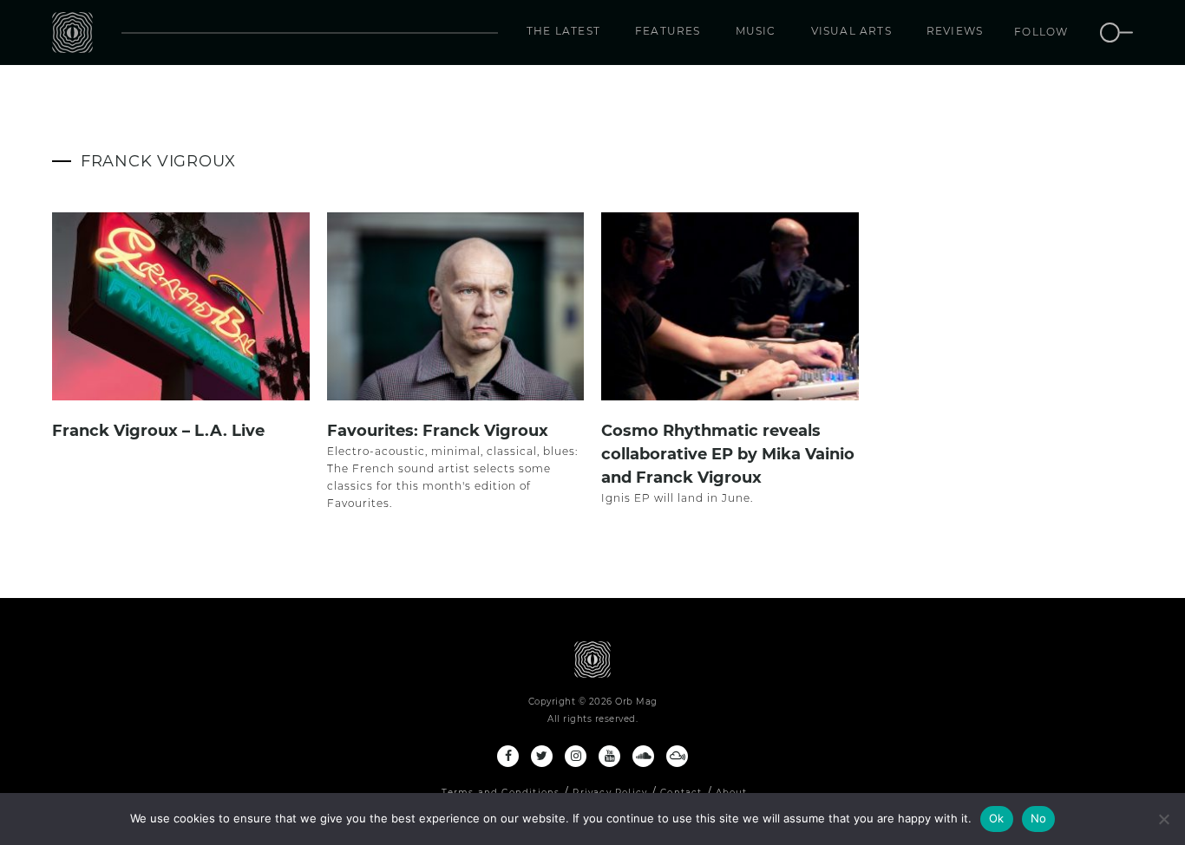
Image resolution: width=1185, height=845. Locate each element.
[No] (1163, 819)
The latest (563, 30)
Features (668, 30)
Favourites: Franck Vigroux (437, 430)
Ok (997, 818)
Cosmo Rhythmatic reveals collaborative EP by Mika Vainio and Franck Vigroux (727, 454)
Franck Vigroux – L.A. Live (158, 430)
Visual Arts (851, 30)
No (1039, 818)
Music (756, 30)
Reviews (954, 30)
